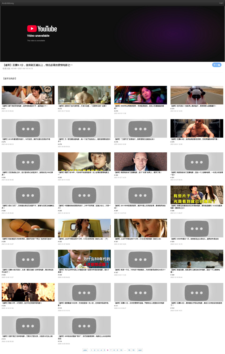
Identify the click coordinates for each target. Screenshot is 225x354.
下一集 (216, 64)
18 (129, 350)
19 (133, 350)
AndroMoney (8, 3)
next (140, 350)
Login (221, 3)
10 (121, 350)
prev (85, 350)
